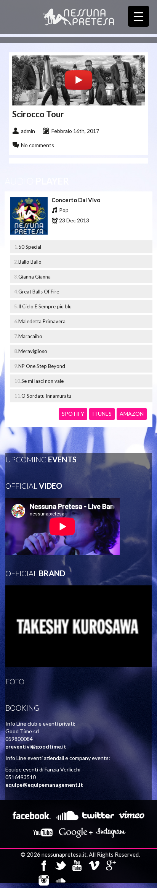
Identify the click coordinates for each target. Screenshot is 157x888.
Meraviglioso (32, 351)
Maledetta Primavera (42, 321)
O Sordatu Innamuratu (46, 396)
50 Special (29, 247)
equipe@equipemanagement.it (44, 784)
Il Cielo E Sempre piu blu (45, 306)
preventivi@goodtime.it (35, 746)
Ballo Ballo (30, 262)
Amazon (132, 413)
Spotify (73, 413)
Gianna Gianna (34, 277)
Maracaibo (30, 336)
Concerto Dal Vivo (75, 199)
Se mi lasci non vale (42, 381)
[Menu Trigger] (138, 16)
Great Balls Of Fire (38, 291)
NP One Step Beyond (41, 366)
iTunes (102, 413)
